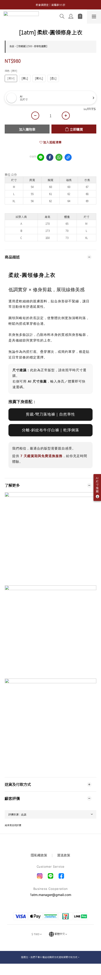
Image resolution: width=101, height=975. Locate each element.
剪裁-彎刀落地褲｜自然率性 (50, 414)
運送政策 (63, 855)
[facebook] (49, 157)
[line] (40, 157)
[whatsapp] (58, 157)
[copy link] (68, 157)
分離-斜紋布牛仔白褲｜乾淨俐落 (50, 430)
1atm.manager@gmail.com (50, 895)
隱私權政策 (39, 855)
